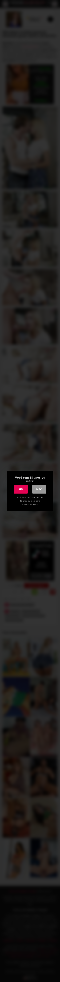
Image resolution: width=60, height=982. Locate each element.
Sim (20, 489)
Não (39, 489)
